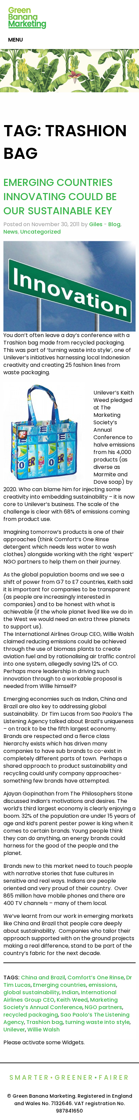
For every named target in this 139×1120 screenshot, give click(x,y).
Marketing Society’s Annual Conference (60, 1003)
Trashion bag (44, 1022)
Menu (15, 40)
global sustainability (31, 992)
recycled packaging (30, 1015)
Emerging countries (59, 985)
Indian (70, 992)
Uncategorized (40, 232)
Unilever (14, 1029)
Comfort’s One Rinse (95, 977)
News (10, 232)
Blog (114, 224)
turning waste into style (97, 1022)
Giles (96, 224)
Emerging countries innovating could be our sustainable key (60, 196)
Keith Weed (72, 1000)
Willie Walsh (43, 1029)
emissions (102, 985)
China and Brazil (43, 977)
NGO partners (103, 1007)
